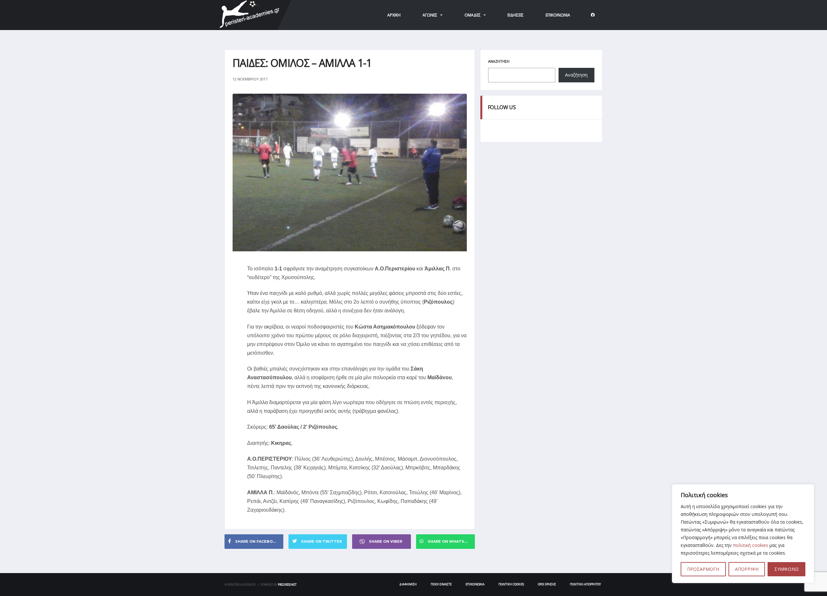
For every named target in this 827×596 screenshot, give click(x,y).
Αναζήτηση (498, 61)
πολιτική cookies (750, 545)
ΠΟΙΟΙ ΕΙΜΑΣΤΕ (441, 584)
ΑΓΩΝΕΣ (430, 15)
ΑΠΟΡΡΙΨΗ (747, 569)
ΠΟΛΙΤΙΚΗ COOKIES (511, 584)
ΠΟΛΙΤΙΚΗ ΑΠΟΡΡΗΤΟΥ (585, 584)
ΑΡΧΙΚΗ (394, 15)
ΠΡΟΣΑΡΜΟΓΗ (703, 569)
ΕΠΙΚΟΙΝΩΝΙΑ (558, 15)
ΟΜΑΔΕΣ (473, 15)
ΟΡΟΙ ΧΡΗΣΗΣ (547, 584)
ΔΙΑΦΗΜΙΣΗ (408, 584)
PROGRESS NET (287, 584)
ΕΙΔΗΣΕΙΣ (516, 15)
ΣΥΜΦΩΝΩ (786, 569)
